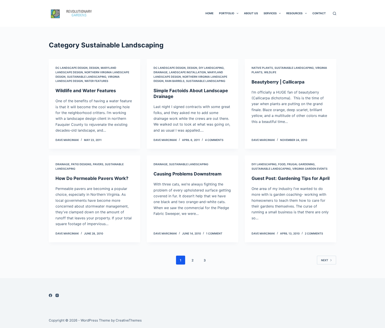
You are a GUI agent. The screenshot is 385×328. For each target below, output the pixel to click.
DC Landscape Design (71, 67)
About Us (251, 13)
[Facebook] (50, 295)
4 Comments (214, 140)
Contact (319, 13)
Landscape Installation (187, 72)
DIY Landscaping (211, 67)
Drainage (161, 72)
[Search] (334, 13)
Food (281, 164)
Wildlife (270, 72)
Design (94, 67)
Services (270, 13)
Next (324, 260)
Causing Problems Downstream (187, 174)
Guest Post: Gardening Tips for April (291, 178)
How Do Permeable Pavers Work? (91, 178)
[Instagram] (57, 295)
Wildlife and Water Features (85, 90)
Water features (96, 81)
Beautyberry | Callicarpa (278, 82)
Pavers (98, 164)
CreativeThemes (129, 320)
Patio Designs (81, 164)
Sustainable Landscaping (86, 76)
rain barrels (174, 81)
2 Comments (314, 233)
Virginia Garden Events (310, 168)
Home (209, 13)
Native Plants (262, 67)
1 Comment (214, 233)
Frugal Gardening (301, 164)
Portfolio (226, 13)
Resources (294, 13)
